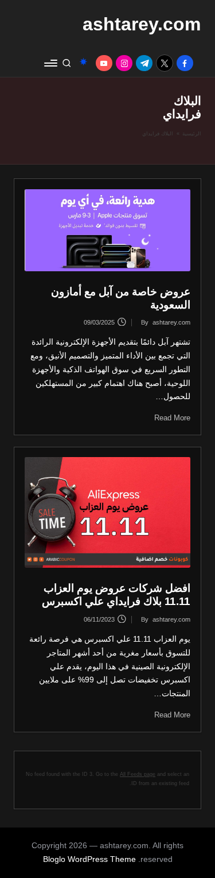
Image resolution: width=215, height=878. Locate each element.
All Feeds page (137, 774)
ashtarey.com (142, 24)
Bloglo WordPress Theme (89, 859)
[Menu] (51, 63)
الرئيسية (191, 133)
